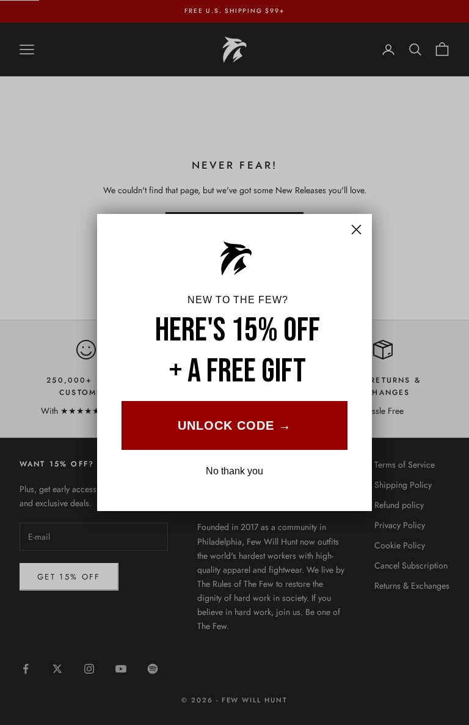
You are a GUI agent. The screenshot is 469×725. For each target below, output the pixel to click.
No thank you (234, 471)
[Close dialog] (356, 229)
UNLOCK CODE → (234, 425)
